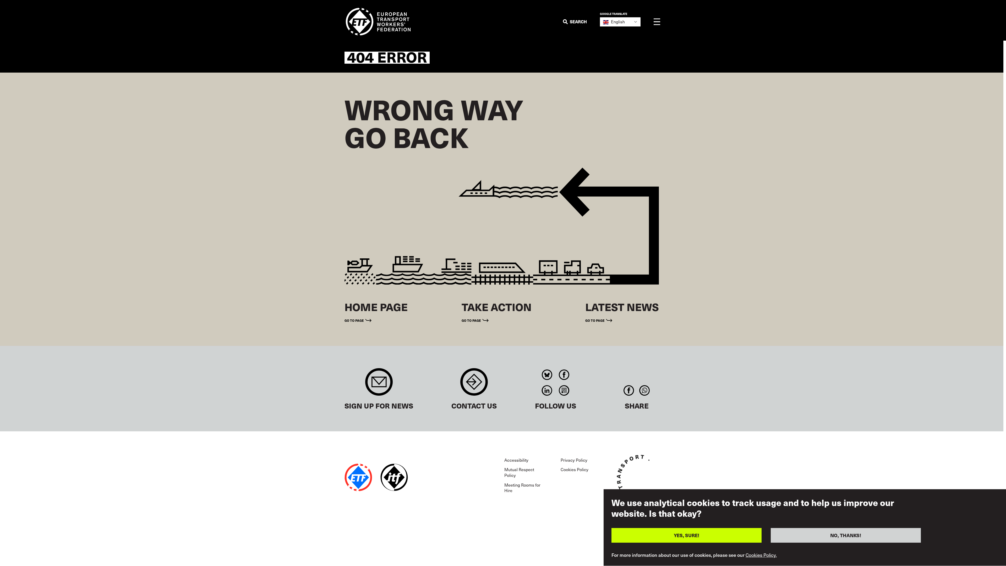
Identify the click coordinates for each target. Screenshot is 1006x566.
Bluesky (547, 374)
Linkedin (547, 390)
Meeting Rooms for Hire (522, 488)
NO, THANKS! (845, 535)
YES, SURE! (686, 535)
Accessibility (516, 460)
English (617, 21)
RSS (564, 390)
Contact (474, 384)
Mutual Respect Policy (519, 472)
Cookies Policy (574, 469)
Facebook (564, 374)
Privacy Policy (574, 460)
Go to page (354, 320)
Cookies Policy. (761, 555)
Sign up (379, 384)
